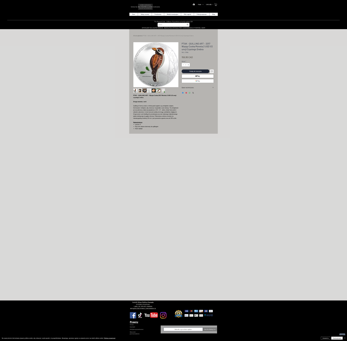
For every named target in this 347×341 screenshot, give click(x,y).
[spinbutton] (185, 64)
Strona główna (137, 35)
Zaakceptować (337, 338)
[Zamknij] (345, 338)
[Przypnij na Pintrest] (186, 93)
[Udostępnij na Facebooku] (183, 93)
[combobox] (173, 25)
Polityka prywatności (109, 338)
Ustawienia (325, 338)
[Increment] (188, 64)
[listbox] (209, 4)
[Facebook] (133, 315)
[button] (209, 4)
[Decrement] (183, 64)
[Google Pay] (198, 81)
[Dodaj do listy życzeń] (212, 71)
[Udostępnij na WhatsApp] (190, 93)
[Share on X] (193, 93)
